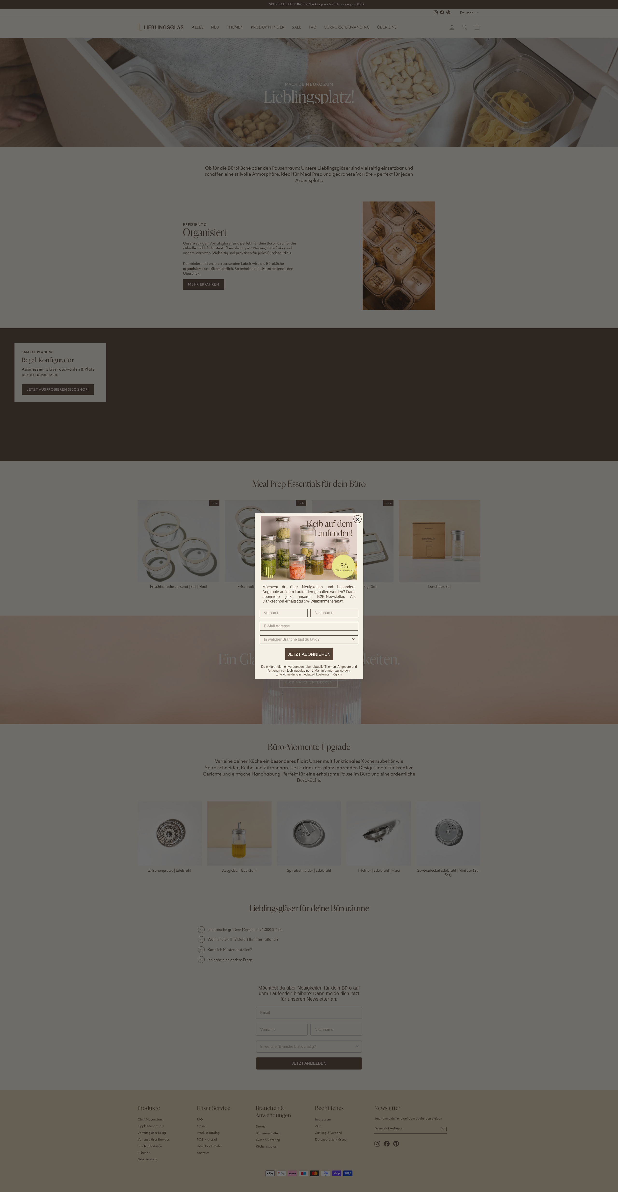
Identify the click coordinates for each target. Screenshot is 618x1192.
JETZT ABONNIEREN (309, 654)
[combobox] (307, 640)
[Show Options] (353, 640)
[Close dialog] (357, 519)
